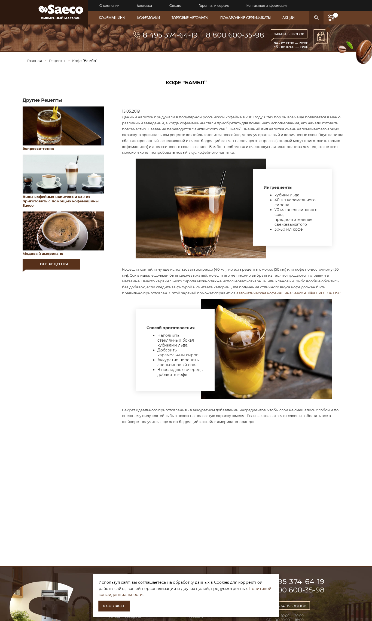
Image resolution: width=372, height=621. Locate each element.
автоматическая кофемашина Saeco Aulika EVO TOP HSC (288, 293)
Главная (34, 60)
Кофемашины (112, 18)
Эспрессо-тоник (38, 148)
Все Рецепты (54, 264)
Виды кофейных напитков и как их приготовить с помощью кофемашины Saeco (61, 201)
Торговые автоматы (190, 18)
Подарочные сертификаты (245, 18)
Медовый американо (43, 253)
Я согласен (114, 606)
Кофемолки (148, 18)
